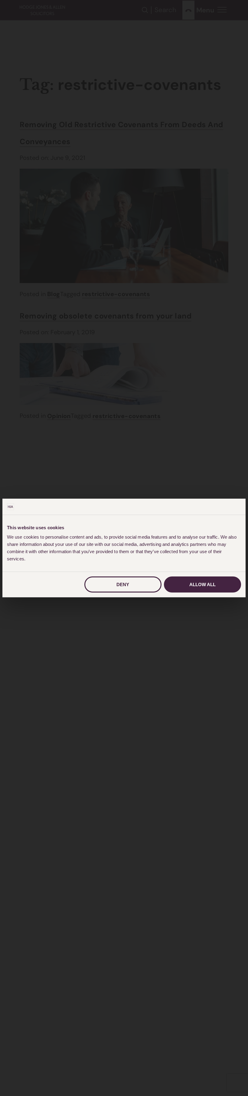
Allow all (202, 584)
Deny (122, 584)
